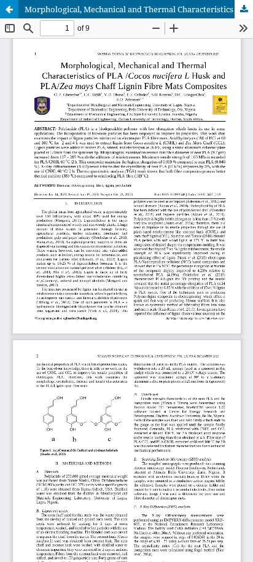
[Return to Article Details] (9, 9)
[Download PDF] (244, 9)
